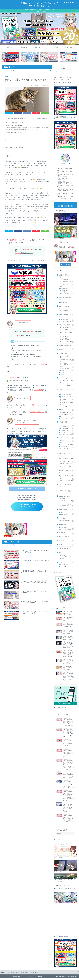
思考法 (66, 357)
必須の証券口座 (66, 279)
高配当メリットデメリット (66, 501)
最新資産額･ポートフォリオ (66, 454)
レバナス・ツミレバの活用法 (66, 400)
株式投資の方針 (66, 428)
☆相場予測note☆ (58, 225)
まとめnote (66, 424)
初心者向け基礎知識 (66, 321)
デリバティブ (66, 406)
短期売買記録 (66, 524)
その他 (66, 374)
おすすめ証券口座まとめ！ (66, 330)
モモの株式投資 (58, 857)
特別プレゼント (54, 47)
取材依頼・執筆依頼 (70, 47)
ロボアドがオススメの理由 (66, 381)
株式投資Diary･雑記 (66, 548)
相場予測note (15, 240)
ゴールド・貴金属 (66, 414)
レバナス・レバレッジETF (66, 390)
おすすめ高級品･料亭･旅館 (67, 360)
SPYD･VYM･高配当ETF (66, 504)
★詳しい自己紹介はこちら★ (65, 196)
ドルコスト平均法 (66, 430)
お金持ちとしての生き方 (66, 363)
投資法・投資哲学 (67, 356)
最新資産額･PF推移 (66, 461)
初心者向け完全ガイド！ (66, 319)
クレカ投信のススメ (66, 336)
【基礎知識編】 (66, 426)
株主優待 (66, 498)
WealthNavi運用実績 (66, 386)
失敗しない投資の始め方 (66, 341)
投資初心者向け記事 (66, 325)
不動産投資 (66, 533)
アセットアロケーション (66, 418)
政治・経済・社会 (67, 365)
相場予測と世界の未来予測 (66, 276)
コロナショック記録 (66, 529)
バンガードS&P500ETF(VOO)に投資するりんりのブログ (65, 880)
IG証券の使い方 (66, 302)
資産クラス (66, 410)
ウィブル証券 (28, 260)
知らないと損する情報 (66, 338)
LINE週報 (66, 540)
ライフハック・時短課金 (66, 444)
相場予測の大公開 (39, 47)
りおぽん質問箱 (66, 353)
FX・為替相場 (66, 518)
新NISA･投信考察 (66, 339)
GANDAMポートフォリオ (66, 464)
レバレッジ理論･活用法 (66, 394)
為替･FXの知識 (66, 310)
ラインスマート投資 (66, 566)
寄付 (66, 442)
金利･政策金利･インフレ (66, 290)
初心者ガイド (66, 544)
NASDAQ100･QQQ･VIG (66, 491)
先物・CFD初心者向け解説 (66, 298)
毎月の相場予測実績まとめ (66, 282)
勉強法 (66, 370)
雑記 (66, 552)
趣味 (6, 76)
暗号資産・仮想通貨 (66, 412)
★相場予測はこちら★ (65, 198)
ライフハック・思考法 (66, 438)
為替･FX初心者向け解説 (66, 307)
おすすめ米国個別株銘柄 (66, 471)
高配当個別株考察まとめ (66, 505)
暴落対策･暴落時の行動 (66, 434)
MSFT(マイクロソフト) (66, 480)
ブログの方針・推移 (66, 557)
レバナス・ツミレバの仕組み (66, 397)
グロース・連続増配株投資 (66, 485)
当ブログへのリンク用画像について (63, 844)
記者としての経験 (66, 368)
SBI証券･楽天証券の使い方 (66, 333)
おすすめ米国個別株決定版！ (66, 476)
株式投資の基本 (66, 422)
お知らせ (66, 555)
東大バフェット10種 (66, 466)
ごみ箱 (66, 562)
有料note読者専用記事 (66, 345)
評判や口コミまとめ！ (60, 238)
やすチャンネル (58, 871)
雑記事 (66, 558)
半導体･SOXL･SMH (66, 489)
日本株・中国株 (66, 509)
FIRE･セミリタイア (66, 536)
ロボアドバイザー (66, 378)
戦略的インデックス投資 (66, 315)
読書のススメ (66, 450)
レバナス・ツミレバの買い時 (66, 403)
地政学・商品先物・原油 (66, 293)
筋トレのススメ (66, 448)
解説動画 (66, 349)
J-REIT (66, 512)
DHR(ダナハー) (66, 478)
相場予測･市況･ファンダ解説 (66, 285)
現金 (66, 416)
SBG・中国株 (66, 514)
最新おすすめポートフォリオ (66, 459)
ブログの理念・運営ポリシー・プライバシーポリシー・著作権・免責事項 (26, 976)
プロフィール (9, 47)
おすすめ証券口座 (24, 47)
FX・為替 (66, 292)
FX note (26, 240)
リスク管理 (66, 432)
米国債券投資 (66, 288)
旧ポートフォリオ (66, 564)
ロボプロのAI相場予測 (66, 384)
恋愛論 (66, 372)
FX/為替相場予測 (66, 520)
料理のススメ (66, 446)
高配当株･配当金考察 (66, 496)
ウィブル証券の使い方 (66, 327)
